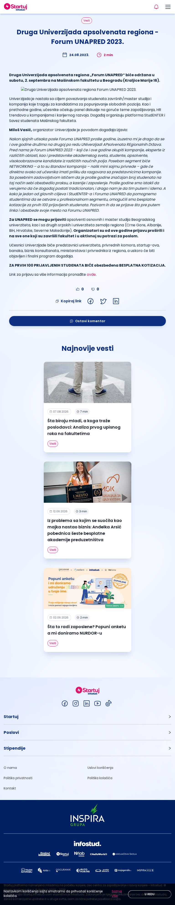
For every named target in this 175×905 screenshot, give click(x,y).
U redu (150, 894)
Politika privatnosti (18, 778)
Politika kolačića (100, 778)
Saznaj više (117, 893)
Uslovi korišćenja (100, 767)
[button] (87, 716)
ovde (91, 274)
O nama (10, 767)
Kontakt (10, 788)
